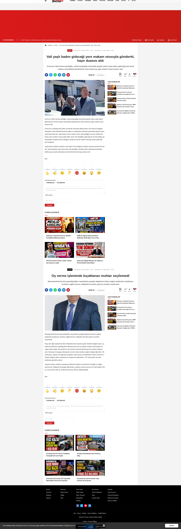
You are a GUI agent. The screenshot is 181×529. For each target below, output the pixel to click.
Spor (62, 498)
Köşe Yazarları (80, 495)
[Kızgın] (77, 170)
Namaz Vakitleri (112, 500)
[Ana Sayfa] (45, 45)
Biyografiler (79, 498)
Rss (75, 513)
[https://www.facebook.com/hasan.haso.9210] (77, 505)
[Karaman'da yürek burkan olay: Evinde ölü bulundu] (90, 468)
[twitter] (51, 75)
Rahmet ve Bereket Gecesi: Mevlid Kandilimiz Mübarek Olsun (58, 237)
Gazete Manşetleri (113, 495)
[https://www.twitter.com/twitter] (81, 505)
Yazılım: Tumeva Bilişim (90, 521)
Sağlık (62, 495)
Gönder (49, 205)
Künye (79, 513)
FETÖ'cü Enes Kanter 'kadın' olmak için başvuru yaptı (59, 262)
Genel (55, 45)
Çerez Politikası (92, 513)
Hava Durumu (112, 492)
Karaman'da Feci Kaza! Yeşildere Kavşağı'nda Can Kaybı (58, 454)
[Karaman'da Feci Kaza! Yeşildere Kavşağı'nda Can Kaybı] (59, 443)
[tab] (50, 182)
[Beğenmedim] (69, 170)
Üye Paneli (173, 40)
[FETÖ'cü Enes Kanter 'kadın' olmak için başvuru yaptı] (59, 250)
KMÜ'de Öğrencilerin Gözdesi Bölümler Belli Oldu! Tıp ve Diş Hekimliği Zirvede (88, 237)
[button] (19, 40)
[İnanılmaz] (91, 170)
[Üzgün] (99, 170)
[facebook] (46, 75)
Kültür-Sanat (64, 492)
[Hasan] (89, 505)
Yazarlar (161, 40)
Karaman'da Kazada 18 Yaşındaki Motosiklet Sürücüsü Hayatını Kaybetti (58, 480)
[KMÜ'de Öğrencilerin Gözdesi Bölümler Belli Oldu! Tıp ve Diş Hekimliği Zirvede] (90, 225)
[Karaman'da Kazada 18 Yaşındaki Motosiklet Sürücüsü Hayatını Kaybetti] (59, 468)
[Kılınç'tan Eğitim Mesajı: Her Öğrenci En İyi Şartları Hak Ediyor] (90, 250)
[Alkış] (55, 170)
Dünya (48, 489)
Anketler (110, 489)
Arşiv (93, 495)
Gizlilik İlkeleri (102, 513)
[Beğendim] (47, 170)
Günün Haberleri (97, 492)
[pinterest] (68, 75)
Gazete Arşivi (96, 498)
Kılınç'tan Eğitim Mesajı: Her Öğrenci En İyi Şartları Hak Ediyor (90, 262)
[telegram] (59, 75)
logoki (100, 517)
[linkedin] (64, 75)
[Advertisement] (90, 23)
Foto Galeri (150, 40)
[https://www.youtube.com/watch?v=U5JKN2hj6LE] (85, 505)
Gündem (48, 492)
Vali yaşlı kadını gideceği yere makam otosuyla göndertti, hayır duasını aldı (79, 45)
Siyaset (48, 498)
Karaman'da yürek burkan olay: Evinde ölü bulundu (88, 479)
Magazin (48, 495)
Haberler (50, 45)
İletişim (84, 513)
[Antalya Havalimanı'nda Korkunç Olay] (90, 443)
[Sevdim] (62, 170)
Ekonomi (63, 489)
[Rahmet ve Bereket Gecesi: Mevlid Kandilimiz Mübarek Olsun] (59, 225)
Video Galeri (138, 40)
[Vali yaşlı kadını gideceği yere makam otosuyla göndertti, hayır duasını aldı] (75, 97)
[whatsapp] (55, 75)
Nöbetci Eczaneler (113, 498)
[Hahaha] (84, 170)
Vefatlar (78, 500)
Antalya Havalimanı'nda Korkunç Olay (88, 454)
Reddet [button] (171, 525)
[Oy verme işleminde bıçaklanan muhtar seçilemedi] (75, 312)
